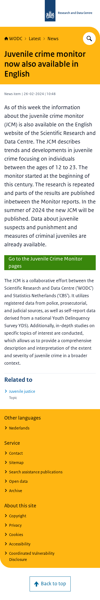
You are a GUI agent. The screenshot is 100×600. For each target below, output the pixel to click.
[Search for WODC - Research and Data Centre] (89, 38)
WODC (15, 38)
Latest (35, 38)
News (52, 38)
